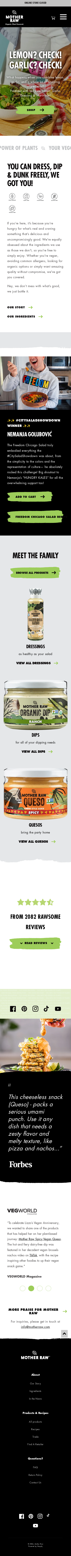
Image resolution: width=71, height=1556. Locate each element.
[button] (63, 17)
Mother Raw (39, 1544)
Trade (36, 1437)
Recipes (35, 1429)
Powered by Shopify (35, 1546)
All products (35, 1422)
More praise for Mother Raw (33, 1312)
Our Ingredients (21, 317)
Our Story (16, 307)
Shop (31, 110)
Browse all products (32, 573)
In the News (35, 1399)
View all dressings (33, 663)
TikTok (8, 1255)
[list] (35, 1250)
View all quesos (33, 842)
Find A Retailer (35, 1444)
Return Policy (35, 1475)
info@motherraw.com (35, 1327)
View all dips (33, 752)
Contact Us (35, 1483)
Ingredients (35, 1391)
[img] (35, 902)
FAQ (35, 1467)
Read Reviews (35, 943)
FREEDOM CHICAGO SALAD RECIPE (40, 517)
